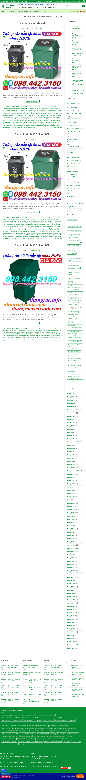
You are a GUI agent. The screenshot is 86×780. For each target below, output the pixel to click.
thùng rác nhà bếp (13, 108)
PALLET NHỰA (71, 182)
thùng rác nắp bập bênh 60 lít (29, 127)
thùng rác (33, 113)
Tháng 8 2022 (71, 519)
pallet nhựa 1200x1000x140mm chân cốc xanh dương (61, 723)
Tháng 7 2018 (71, 648)
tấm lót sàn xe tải (41, 744)
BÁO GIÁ (80, 776)
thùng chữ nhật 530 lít (73, 733)
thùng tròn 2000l (77, 741)
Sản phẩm (13, 11)
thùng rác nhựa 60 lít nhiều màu (9, 741)
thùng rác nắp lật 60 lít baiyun (51, 217)
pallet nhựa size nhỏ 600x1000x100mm (66, 728)
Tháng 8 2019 (71, 622)
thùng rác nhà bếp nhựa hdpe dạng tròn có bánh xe (74, 359)
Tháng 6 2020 (71, 590)
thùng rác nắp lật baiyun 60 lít (30, 115)
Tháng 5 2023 (71, 490)
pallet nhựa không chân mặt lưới (39, 725)
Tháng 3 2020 (71, 599)
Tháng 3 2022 (71, 535)
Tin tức (56, 1)
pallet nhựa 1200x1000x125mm (9, 723)
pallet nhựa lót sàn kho (73, 314)
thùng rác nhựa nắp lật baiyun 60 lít (46, 117)
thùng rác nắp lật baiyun (23, 108)
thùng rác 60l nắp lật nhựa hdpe (33, 110)
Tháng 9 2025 (71, 416)
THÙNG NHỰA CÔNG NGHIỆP (73, 197)
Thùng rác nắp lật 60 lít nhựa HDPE (32, 134)
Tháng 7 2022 (71, 522)
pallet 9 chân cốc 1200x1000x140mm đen (12, 720)
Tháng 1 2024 (71, 464)
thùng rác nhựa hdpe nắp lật (15, 113)
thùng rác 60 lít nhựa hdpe (11, 112)
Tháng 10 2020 (71, 577)
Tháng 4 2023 (71, 493)
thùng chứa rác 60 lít (35, 124)
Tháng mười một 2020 (73, 574)
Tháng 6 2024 (71, 451)
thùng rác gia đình (7, 110)
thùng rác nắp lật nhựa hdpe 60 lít (35, 120)
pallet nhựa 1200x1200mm (74, 289)
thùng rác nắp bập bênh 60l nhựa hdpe (21, 125)
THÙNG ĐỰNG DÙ (73, 157)
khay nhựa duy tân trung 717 (74, 240)
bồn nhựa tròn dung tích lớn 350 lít (28, 715)
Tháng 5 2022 (71, 529)
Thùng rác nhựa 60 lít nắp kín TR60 (77, 54)
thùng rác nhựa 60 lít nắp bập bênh (19, 117)
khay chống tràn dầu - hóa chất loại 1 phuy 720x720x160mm (16, 717)
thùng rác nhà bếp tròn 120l (74, 362)
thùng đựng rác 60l (18, 115)
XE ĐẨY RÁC (71, 122)
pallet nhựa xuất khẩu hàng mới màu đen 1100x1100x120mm (75, 341)
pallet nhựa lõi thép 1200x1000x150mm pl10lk (74, 317)
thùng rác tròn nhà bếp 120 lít (75, 374)
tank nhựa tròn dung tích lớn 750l (10, 733)
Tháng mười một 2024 (73, 442)
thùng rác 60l (48, 112)
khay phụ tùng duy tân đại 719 (75, 242)
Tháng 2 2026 (71, 400)
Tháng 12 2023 (71, 467)
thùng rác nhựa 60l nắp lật (37, 125)
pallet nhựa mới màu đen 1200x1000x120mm (73, 332)
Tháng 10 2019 (71, 616)
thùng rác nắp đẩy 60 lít (56, 108)
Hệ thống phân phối (47, 1)
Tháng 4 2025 (71, 432)
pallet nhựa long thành (73, 311)
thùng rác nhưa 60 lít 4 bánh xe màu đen (46, 738)
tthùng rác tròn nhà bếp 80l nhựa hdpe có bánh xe (74, 377)
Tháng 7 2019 (71, 625)
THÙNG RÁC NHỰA (37, 21)
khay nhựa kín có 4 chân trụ (38, 717)
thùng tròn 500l (67, 741)
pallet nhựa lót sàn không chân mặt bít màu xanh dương (15, 728)
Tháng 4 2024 (71, 458)
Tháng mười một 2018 (73, 645)
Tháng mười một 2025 (73, 409)
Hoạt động (46, 11)
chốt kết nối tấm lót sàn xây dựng (74, 222)
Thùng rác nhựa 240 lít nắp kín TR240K (76, 42)
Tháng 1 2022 (71, 542)
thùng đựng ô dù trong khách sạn (27, 744)
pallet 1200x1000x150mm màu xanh (32, 720)
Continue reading (32, 101)
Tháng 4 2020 (71, 596)
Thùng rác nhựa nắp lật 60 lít (32, 23)
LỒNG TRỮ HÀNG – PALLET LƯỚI (73, 176)
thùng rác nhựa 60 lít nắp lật (12, 122)
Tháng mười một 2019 (73, 612)
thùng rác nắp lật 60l (41, 113)
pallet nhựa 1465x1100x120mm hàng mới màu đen (75, 294)
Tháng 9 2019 (71, 619)
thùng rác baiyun (26, 113)
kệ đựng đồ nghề (72, 250)
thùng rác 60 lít (50, 106)
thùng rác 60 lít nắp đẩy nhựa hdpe (52, 224)
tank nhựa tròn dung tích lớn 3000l (27, 733)
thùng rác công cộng (7, 125)
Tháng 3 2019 (71, 638)
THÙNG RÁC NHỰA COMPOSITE (73, 151)
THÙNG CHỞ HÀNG (73, 185)
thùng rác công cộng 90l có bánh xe (74, 355)
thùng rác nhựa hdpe (46, 124)
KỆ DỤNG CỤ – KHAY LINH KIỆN (73, 189)
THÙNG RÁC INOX (73, 160)
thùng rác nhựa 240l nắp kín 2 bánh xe (53, 741)
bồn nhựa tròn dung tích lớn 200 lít (10, 715)
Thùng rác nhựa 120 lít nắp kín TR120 (76, 67)
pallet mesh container (73, 265)
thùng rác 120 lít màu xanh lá (8, 738)
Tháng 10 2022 (71, 513)
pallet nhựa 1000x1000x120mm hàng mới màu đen (75, 272)
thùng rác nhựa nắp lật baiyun (18, 110)
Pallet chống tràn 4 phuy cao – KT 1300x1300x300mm (78, 28)
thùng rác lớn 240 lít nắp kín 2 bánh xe (26, 738)
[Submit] (83, 6)
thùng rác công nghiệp (17, 127)
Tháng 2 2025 (71, 438)
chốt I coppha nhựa (72, 219)
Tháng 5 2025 (71, 429)
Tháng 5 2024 (71, 455)
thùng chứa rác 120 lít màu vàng (74, 345)
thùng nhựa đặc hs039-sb (26, 736)
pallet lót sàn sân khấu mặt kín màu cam (75, 259)
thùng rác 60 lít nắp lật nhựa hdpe (26, 118)
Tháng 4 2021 (71, 561)
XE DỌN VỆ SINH (72, 110)
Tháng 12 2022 (71, 506)
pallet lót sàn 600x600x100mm (75, 256)
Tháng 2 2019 (71, 641)
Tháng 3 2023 (71, 496)
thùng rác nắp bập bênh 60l (40, 118)
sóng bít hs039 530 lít (51, 730)
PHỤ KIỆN (70, 207)
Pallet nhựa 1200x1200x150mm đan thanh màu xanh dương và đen (78, 91)
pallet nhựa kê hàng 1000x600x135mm (58, 725)
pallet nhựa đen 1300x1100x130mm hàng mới (13, 730)
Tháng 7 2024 (71, 448)
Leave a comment (58, 127)
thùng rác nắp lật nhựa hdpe (51, 221)
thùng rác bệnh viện (40, 122)
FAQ (66, 1)
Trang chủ (4, 11)
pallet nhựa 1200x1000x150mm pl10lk (74, 286)
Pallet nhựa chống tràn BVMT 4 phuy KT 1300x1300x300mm (78, 83)
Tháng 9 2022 (71, 516)
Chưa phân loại (71, 107)
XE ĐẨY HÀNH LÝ (72, 146)
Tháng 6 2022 (71, 525)
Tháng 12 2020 (71, 571)
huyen (40, 28)
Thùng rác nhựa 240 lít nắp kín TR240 (76, 74)
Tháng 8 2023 (71, 480)
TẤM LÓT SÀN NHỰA (73, 171)
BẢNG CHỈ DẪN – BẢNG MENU (74, 133)
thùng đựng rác (15, 120)
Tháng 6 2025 (71, 426)
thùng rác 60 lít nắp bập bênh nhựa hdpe (40, 219)
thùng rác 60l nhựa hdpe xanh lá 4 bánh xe (62, 736)
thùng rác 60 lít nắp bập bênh (51, 229)
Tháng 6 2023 (71, 487)
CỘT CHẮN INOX (72, 119)
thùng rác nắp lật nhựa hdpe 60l (36, 112)
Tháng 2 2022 (71, 538)
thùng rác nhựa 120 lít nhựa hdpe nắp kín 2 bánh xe (30, 741)
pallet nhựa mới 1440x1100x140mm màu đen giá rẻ (75, 327)
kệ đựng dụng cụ (71, 248)
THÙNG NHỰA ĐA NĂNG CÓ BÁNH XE (75, 165)
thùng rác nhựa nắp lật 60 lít (11, 118)
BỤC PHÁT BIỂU (72, 125)
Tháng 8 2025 (71, 419)
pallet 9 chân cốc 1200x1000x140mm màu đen (58, 717)
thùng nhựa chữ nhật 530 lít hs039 (10, 736)
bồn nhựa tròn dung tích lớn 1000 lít (46, 715)
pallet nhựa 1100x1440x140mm (73, 282)
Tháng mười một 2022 (73, 509)
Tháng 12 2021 (71, 545)
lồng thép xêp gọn (72, 253)
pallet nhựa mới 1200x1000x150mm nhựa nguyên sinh (42, 728)
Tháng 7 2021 (71, 554)
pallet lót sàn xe (71, 262)
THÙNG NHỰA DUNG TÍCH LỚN (73, 140)
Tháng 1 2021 (71, 567)
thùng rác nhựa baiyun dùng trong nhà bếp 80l (74, 370)
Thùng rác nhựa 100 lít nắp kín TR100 (76, 60)
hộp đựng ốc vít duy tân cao (74, 231)
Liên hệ (61, 1)
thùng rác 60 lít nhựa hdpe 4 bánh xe (42, 736)
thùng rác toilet (23, 120)
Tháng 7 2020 (71, 587)
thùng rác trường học (49, 125)
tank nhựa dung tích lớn (63, 730)
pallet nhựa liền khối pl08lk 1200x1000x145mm (74, 303)
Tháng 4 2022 (71, 532)
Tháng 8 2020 (71, 583)
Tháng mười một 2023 (73, 471)
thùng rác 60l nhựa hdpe (40, 106)
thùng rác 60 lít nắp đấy (51, 122)
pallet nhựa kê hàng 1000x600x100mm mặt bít (74, 299)
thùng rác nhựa (41, 115)
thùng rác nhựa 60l (45, 110)
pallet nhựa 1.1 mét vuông (74, 268)
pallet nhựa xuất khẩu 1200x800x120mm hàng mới (75, 336)
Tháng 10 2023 (71, 474)
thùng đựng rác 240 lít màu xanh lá (10, 744)
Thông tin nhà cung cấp (32, 11)
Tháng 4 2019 (71, 635)
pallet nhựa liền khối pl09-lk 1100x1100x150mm (74, 308)
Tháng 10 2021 (71, 551)
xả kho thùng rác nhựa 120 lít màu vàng (74, 382)
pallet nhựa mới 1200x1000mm (71, 322)
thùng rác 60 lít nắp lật (23, 333)
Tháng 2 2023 (71, 500)
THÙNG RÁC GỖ (72, 104)
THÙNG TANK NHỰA (73, 210)
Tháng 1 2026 (71, 403)
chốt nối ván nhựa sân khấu (74, 229)
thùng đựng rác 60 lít (32, 117)
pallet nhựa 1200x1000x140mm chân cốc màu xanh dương (33, 723)
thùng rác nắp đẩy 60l (56, 124)
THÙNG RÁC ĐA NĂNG (27, 21)
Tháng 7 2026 (71, 397)
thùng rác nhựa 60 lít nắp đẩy (54, 226)
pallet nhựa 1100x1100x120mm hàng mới (75, 277)
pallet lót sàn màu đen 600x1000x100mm (65, 720)
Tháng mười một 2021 (73, 548)
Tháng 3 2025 (71, 435)
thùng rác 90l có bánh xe (73, 348)
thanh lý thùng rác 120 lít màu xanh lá (46, 733)
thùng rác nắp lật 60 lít (51, 113)
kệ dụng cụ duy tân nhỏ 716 (74, 245)
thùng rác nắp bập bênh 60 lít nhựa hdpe (20, 124)
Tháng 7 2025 (71, 422)
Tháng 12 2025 (71, 406)
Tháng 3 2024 (71, 461)
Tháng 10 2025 (71, 413)
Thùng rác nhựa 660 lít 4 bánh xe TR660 (77, 35)
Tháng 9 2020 (71, 580)
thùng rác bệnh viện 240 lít (74, 351)
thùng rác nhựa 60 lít (45, 108)
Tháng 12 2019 (71, 609)
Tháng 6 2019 (71, 629)
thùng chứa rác (53, 236)
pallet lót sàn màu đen (48, 720)
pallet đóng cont (29, 730)
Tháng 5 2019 (71, 632)
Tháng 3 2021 (71, 564)
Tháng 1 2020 (71, 606)
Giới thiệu (39, 1)
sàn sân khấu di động (40, 730)
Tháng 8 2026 (71, 393)
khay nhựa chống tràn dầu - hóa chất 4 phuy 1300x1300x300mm (75, 236)
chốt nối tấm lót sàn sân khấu (74, 226)
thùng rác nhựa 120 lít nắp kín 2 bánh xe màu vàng (75, 366)
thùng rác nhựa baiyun (23, 112)
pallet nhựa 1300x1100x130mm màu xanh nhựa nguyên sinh (16, 725)
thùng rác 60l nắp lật (35, 108)
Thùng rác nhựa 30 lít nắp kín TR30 (77, 48)
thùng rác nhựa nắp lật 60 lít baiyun (27, 122)
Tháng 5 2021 (71, 558)
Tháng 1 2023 (71, 503)
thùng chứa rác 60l (52, 118)
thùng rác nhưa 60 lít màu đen (64, 738)
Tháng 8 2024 (71, 445)
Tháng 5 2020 (71, 593)
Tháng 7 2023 (71, 484)
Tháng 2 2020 (71, 603)
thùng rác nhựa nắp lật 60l (51, 115)
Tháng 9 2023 (71, 477)
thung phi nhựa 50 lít (61, 733)
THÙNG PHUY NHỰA (73, 203)
